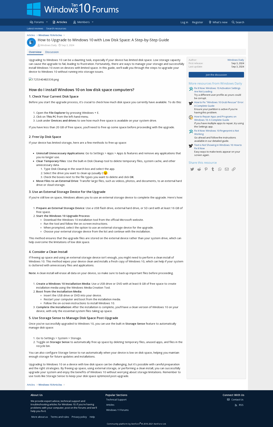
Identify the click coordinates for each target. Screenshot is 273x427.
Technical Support (116, 399)
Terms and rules (60, 416)
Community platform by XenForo (136, 423)
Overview (35, 52)
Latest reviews (35, 28)
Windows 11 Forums (117, 410)
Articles (62, 22)
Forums (39, 22)
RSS (240, 405)
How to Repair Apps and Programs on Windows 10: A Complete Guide (215, 118)
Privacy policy (79, 416)
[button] (46, 22)
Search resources (56, 28)
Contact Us (237, 399)
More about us (39, 416)
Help (92, 416)
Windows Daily (48, 45)
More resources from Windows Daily (215, 83)
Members (83, 22)
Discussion (52, 52)
